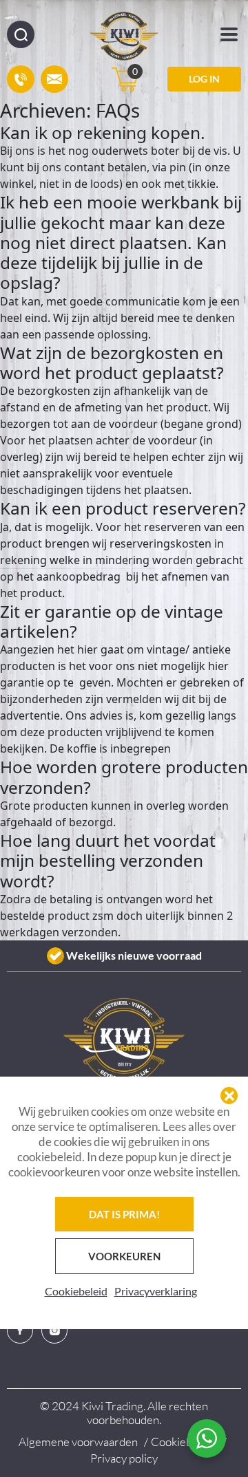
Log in (204, 79)
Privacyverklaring (155, 1290)
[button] (229, 1095)
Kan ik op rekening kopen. (102, 132)
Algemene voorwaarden (78, 1441)
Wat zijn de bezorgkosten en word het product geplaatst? (112, 362)
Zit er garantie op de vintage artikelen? (111, 621)
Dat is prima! (124, 1214)
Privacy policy (124, 1458)
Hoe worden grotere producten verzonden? (124, 776)
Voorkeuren (124, 1256)
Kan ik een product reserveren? (123, 508)
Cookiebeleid (76, 1290)
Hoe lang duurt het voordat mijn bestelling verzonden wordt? (108, 860)
